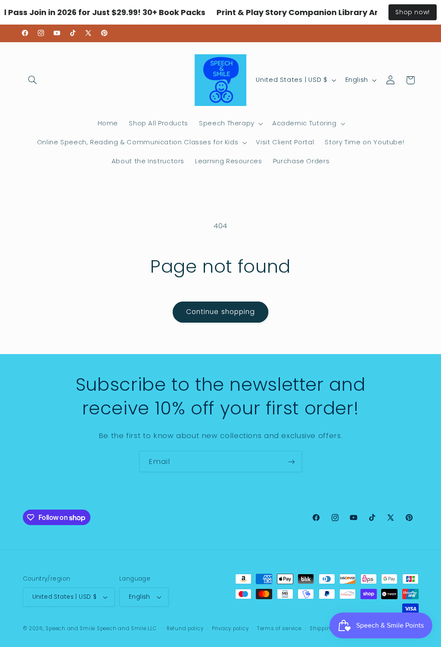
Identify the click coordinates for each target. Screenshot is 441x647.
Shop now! (412, 12)
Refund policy (185, 628)
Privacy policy (230, 628)
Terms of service (279, 628)
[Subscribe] (291, 461)
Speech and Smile (70, 628)
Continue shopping (220, 312)
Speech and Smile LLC (127, 628)
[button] (33, 80)
